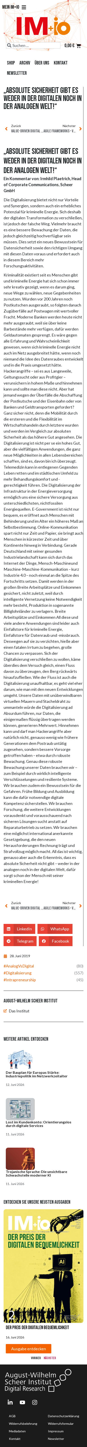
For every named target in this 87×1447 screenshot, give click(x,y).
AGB (12, 1416)
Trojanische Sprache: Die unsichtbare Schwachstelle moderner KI (36, 1173)
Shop (11, 63)
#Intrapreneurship (20, 979)
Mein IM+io (10, 7)
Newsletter (17, 73)
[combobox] (33, 45)
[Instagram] (34, 1402)
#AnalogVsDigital (19, 965)
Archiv (24, 63)
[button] (19, 929)
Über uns (42, 63)
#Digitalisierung (17, 972)
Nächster (50, 1358)
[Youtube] (22, 1402)
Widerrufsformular (61, 1423)
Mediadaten (17, 1431)
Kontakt (61, 63)
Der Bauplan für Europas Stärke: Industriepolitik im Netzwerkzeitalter (37, 1074)
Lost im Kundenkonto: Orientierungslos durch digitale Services (38, 1124)
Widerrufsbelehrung (23, 1423)
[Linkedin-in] (10, 1402)
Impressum (56, 1431)
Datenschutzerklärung (63, 1416)
